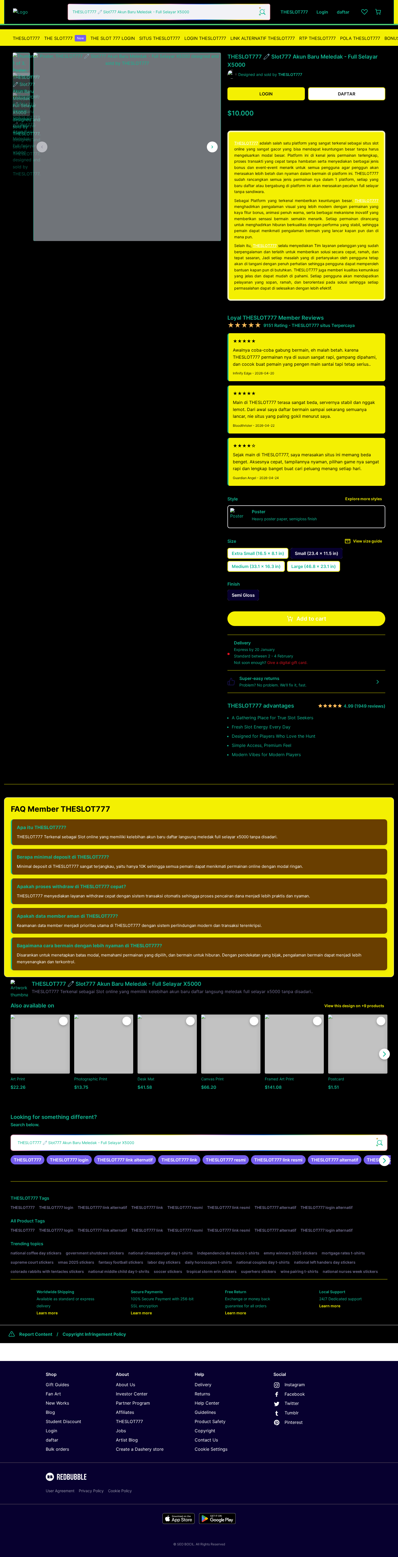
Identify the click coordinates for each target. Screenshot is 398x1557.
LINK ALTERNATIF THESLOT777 (262, 38)
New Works (57, 1403)
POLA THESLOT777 (360, 38)
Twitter (292, 1403)
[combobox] (169, 12)
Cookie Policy (120, 1490)
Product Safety (210, 1421)
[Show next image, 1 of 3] (212, 147)
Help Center (207, 1403)
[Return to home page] (37, 11)
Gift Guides (57, 1384)
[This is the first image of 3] (42, 147)
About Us (125, 1384)
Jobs (121, 1430)
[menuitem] (26, 38)
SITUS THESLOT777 (159, 38)
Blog (50, 1412)
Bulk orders (57, 1449)
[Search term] (262, 12)
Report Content (35, 1334)
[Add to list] (63, 1021)
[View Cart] (378, 11)
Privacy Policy (91, 1490)
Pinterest (294, 1422)
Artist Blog (127, 1440)
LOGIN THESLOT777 (205, 38)
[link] (27, 1159)
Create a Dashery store (140, 1449)
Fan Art (53, 1394)
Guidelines (205, 1412)
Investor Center (132, 1394)
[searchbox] (199, 1142)
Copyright (205, 1430)
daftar (52, 1440)
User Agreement (60, 1490)
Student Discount (63, 1421)
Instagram (295, 1384)
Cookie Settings (211, 1449)
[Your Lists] (364, 11)
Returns (202, 1394)
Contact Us (206, 1440)
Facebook (295, 1394)
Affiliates (125, 1412)
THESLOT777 (26, 38)
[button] (21, 61)
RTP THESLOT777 (317, 38)
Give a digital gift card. (287, 662)
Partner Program (133, 1403)
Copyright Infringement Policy (94, 1334)
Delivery (203, 1384)
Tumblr (292, 1412)
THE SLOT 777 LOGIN (112, 38)
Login (51, 1430)
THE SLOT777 (64, 38)
